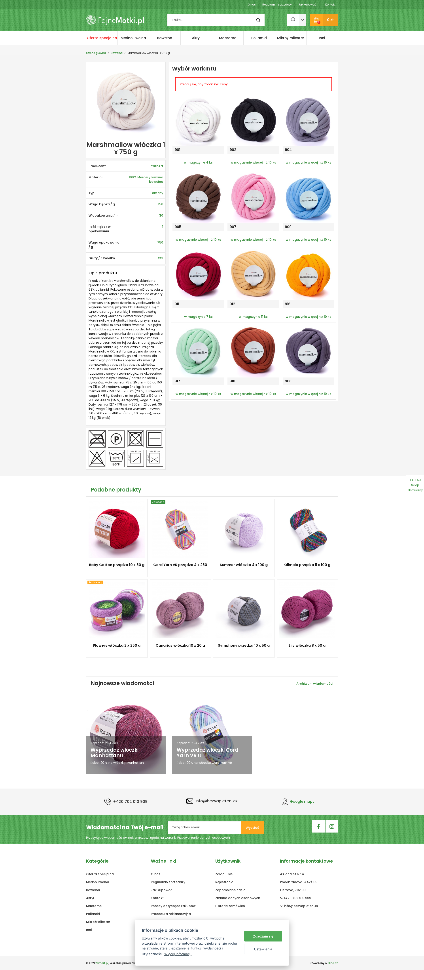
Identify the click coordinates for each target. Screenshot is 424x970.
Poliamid (259, 37)
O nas (252, 4)
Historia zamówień (230, 906)
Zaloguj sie (224, 874)
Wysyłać (252, 827)
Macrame (227, 37)
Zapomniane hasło (230, 890)
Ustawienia (263, 949)
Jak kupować (307, 4)
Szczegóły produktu (114, 567)
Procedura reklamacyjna (171, 914)
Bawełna (164, 37)
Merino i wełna (133, 37)
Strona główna (96, 53)
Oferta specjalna (102, 37)
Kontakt (330, 4)
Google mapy (302, 801)
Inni (322, 37)
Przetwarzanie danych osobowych (203, 837)
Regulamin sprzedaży (277, 4)
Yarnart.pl (101, 963)
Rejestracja (224, 882)
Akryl (196, 37)
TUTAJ (415, 484)
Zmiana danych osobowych (237, 898)
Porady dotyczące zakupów (173, 906)
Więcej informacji (177, 954)
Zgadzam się (263, 936)
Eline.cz (333, 963)
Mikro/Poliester (290, 37)
